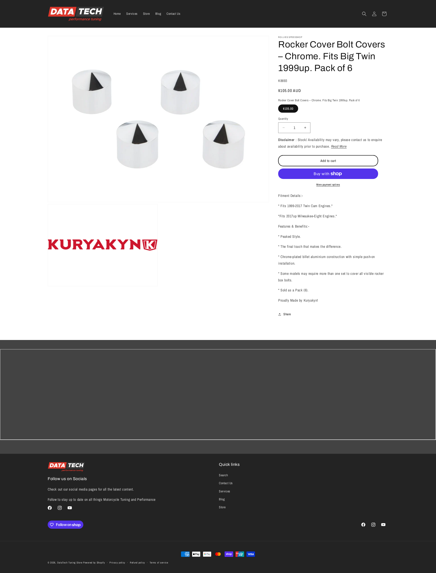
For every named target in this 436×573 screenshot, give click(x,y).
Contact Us (226, 483)
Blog (222, 499)
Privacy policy (117, 562)
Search (223, 475)
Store (222, 507)
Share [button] (287, 314)
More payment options (328, 184)
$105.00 (288, 109)
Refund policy (137, 562)
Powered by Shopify (94, 562)
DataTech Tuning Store (69, 562)
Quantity (283, 119)
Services (224, 491)
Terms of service (159, 562)
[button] (364, 14)
